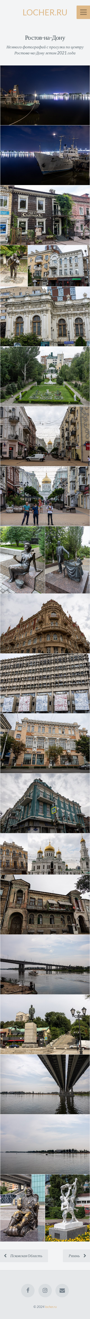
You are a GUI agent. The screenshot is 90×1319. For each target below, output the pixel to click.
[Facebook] (28, 1290)
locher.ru (51, 1307)
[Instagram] (45, 1290)
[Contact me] (62, 1290)
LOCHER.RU (45, 12)
